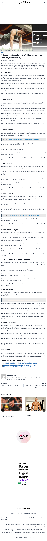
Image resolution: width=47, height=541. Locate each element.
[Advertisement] (23, 13)
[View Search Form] (45, 2)
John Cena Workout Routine (11, 414)
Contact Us (33, 513)
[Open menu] (2, 2)
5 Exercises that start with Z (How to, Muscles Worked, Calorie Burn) (10, 385)
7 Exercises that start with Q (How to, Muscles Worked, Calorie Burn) (19, 365)
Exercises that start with (6, 370)
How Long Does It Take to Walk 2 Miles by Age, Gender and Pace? (36, 385)
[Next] (44, 410)
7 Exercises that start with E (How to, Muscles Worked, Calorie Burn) (19, 362)
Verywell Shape (5, 60)
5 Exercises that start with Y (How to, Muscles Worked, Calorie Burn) (19, 366)
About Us (13, 513)
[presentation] (11, 404)
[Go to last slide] (3, 410)
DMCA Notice (27, 513)
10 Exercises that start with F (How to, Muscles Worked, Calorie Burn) (20, 363)
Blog (3, 52)
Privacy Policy (19, 513)
